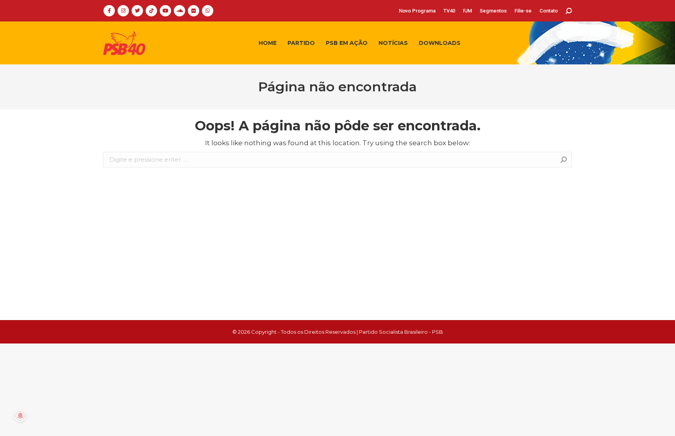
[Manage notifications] (20, 415)
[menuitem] (417, 10)
